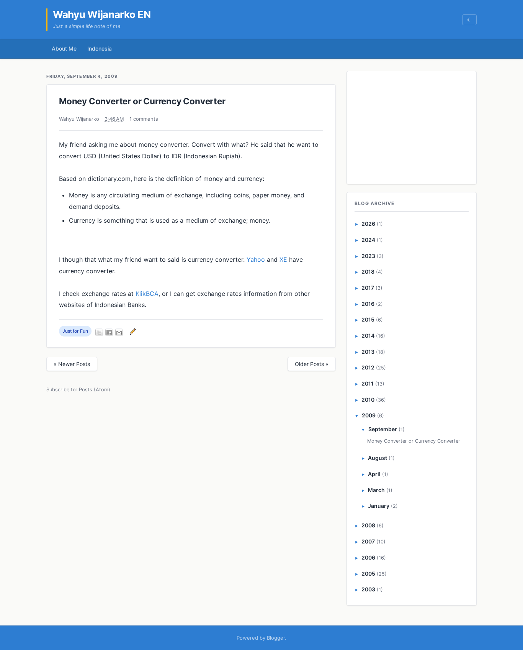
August (377, 458)
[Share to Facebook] (109, 332)
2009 (369, 415)
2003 (368, 589)
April (374, 474)
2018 (367, 271)
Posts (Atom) (94, 389)
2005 (368, 573)
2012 (367, 367)
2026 (368, 223)
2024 (368, 239)
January (378, 505)
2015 (367, 319)
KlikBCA (147, 293)
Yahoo (256, 259)
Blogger (276, 638)
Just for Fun (75, 331)
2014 (367, 335)
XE (283, 259)
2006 (368, 557)
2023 (368, 256)
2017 (367, 287)
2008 (368, 525)
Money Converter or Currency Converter (142, 101)
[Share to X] (99, 332)
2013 (367, 351)
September (382, 429)
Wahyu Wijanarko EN (102, 14)
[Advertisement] (412, 126)
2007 (368, 541)
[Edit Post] (131, 331)
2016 (367, 303)
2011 (367, 383)
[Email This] (119, 332)
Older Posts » (312, 364)
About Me (64, 48)
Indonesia (99, 48)
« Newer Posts (72, 364)
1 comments (143, 119)
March (376, 490)
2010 (367, 399)
